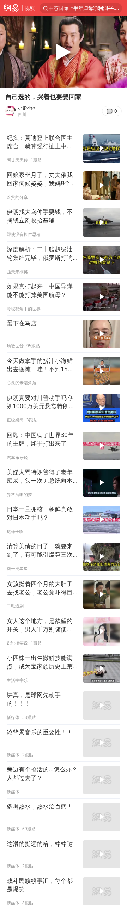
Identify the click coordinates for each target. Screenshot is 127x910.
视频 (30, 8)
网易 (11, 8)
